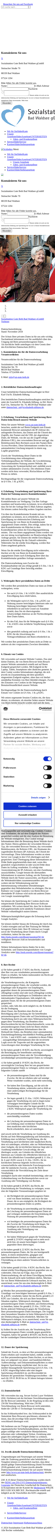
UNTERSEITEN (39, 136)
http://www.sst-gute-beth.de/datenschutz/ (25, 1472)
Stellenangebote (27, 144)
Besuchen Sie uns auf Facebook (18, 4)
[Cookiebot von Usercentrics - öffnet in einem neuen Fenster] (39, 709)
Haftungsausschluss (33, 1523)
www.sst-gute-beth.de (35, 424)
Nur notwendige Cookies (27, 823)
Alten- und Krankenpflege (25, 139)
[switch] (47, 767)
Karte (25, 131)
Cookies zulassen (27, 806)
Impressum (18, 1523)
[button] (5, 321)
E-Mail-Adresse (41, 86)
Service (10, 142)
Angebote (26, 136)
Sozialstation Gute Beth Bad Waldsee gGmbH (22, 319)
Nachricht (32, 89)
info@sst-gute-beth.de (19, 377)
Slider (20, 131)
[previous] (2, 316)
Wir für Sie (12, 131)
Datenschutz (7, 1523)
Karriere (11, 144)
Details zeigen (38, 797)
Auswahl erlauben (27, 814)
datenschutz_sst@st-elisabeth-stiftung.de (25, 407)
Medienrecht (39, 1487)
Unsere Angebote (11, 135)
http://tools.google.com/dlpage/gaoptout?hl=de (22, 937)
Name (4, 86)
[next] (5, 316)
